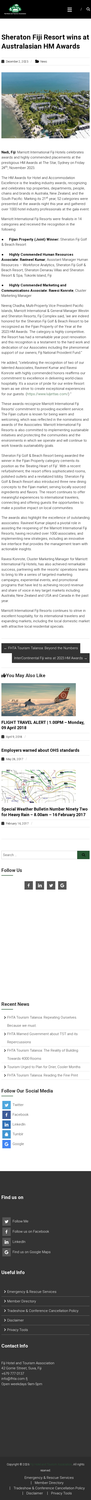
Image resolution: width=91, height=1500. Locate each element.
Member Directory (21, 1301)
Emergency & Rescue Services (31, 1292)
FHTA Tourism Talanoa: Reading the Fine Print (42, 1075)
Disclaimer (15, 1320)
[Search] (83, 855)
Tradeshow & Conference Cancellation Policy (42, 1311)
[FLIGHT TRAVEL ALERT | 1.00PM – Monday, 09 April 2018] (38, 699)
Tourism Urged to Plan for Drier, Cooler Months (43, 1067)
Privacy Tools (17, 1330)
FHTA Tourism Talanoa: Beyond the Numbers (41, 648)
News (43, 61)
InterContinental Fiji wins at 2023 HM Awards (50, 658)
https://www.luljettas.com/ (47, 394)
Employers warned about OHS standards (40, 750)
